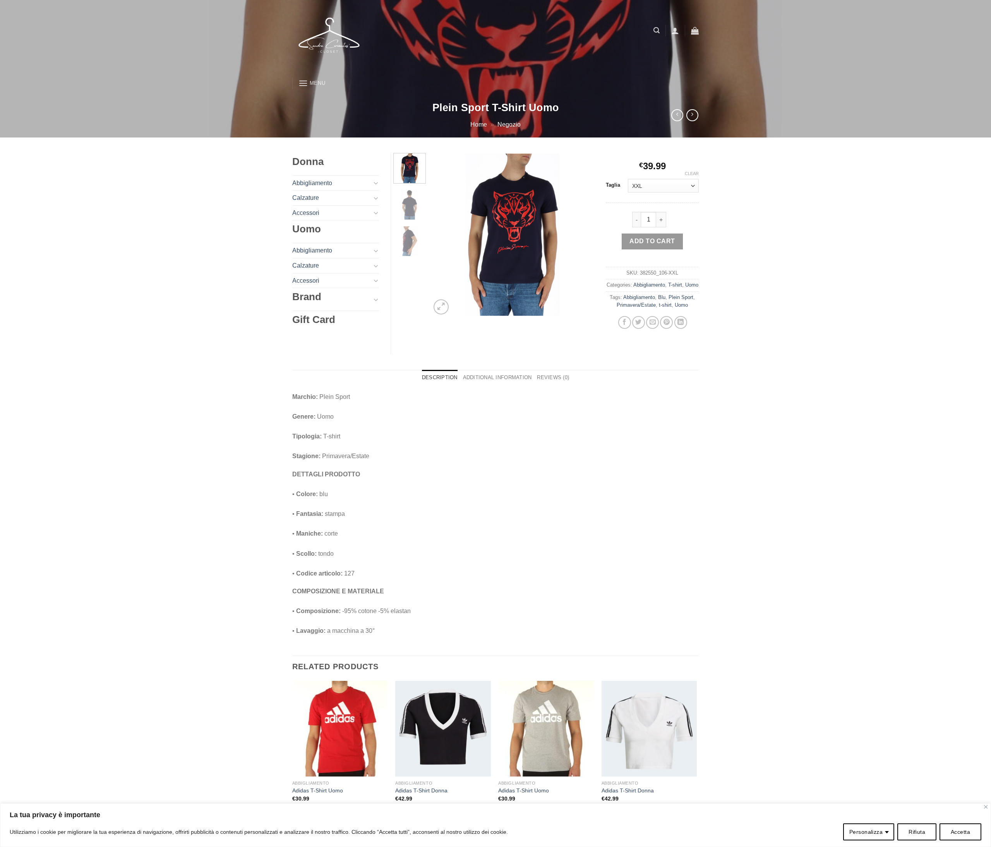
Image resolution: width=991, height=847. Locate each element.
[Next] (581, 234)
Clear (692, 173)
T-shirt (675, 285)
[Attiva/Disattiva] (376, 182)
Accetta (960, 832)
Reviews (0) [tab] (553, 377)
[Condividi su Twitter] (638, 322)
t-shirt (665, 305)
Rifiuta (917, 832)
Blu (661, 297)
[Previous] (444, 234)
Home (478, 124)
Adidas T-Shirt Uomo (317, 790)
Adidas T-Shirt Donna (421, 790)
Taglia (613, 185)
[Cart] (695, 30)
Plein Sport (681, 297)
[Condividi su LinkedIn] (680, 322)
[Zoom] (441, 306)
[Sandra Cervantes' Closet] (389, 37)
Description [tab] (440, 377)
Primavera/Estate (636, 305)
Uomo (691, 285)
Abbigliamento (649, 285)
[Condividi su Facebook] (624, 322)
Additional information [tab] (497, 377)
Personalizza (866, 832)
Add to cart (652, 241)
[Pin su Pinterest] (666, 322)
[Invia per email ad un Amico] (652, 322)
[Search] (656, 30)
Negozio (509, 124)
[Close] (986, 807)
